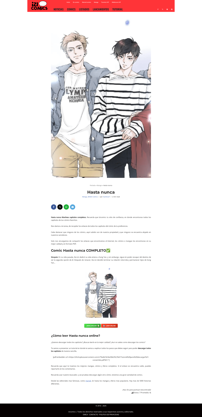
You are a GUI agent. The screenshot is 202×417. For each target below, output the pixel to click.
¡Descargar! (91, 326)
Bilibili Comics (93, 197)
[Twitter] (60, 207)
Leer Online (111, 326)
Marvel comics (86, 2)
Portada (92, 185)
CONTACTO (93, 415)
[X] (162, 8)
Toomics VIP (105, 2)
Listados (84, 9)
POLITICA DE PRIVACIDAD (109, 415)
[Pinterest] (167, 8)
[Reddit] (172, 8)
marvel (88, 381)
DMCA (85, 415)
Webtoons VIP (116, 2)
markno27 (106, 197)
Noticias (59, 9)
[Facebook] (158, 8)
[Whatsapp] (66, 207)
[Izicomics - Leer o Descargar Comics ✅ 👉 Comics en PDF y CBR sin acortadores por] (40, 5)
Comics (71, 9)
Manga (96, 2)
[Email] (72, 207)
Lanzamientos (101, 9)
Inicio (68, 2)
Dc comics (76, 2)
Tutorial (117, 9)
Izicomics (72, 412)
